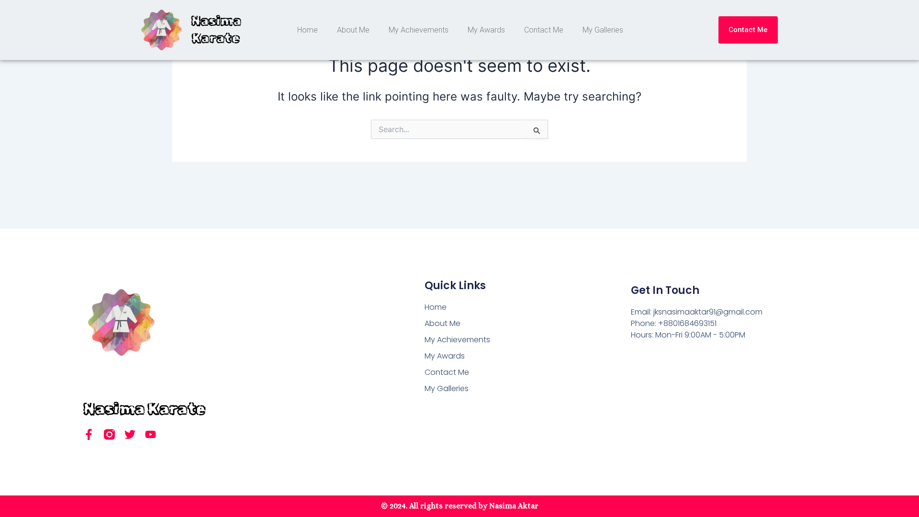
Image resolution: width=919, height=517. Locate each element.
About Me (353, 29)
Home (307, 29)
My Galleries (603, 29)
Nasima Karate (144, 408)
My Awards (486, 29)
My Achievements (418, 29)
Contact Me (543, 29)
